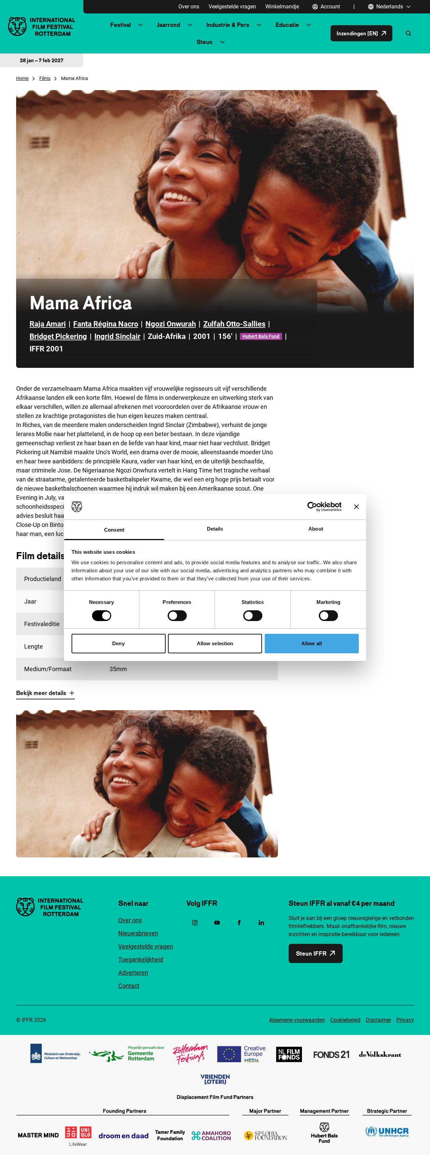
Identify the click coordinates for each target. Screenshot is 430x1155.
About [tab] (315, 529)
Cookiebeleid (345, 1020)
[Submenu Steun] (222, 42)
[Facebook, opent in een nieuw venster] (239, 922)
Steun (205, 41)
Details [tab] (215, 529)
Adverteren (133, 972)
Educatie (287, 24)
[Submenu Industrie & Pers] (259, 25)
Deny (118, 643)
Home (22, 78)
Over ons (188, 6)
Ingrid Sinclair (117, 336)
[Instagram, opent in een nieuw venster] (194, 922)
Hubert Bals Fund (261, 336)
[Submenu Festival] (140, 25)
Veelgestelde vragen (232, 6)
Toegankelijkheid (140, 959)
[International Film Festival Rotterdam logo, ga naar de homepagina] (41, 26)
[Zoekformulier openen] (408, 33)
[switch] (177, 615)
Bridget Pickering (58, 336)
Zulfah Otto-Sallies (234, 324)
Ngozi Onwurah (170, 324)
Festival (120, 24)
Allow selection (215, 643)
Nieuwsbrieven (138, 933)
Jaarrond (168, 24)
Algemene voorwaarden (297, 1020)
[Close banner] (356, 506)
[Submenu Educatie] (308, 25)
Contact (128, 985)
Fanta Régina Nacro (105, 324)
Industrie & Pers (227, 24)
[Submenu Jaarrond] (189, 25)
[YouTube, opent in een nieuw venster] (217, 922)
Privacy (405, 1020)
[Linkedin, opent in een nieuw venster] (261, 922)
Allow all (311, 643)
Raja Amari (48, 324)
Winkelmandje (282, 6)
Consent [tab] (114, 530)
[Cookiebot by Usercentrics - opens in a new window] (312, 507)
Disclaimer (378, 1020)
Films (44, 78)
